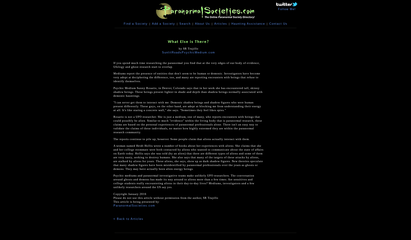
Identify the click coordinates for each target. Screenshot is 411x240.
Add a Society (163, 23)
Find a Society (136, 23)
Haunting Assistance (248, 23)
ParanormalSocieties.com (134, 205)
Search (185, 23)
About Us (202, 23)
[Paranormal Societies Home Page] (205, 19)
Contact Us (278, 23)
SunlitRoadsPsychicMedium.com (188, 52)
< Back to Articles (128, 218)
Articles (220, 23)
